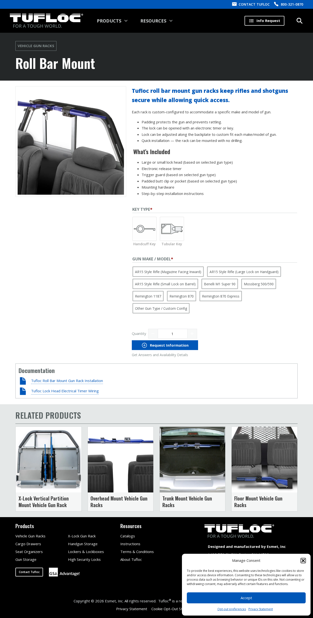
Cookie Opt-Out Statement (174, 609)
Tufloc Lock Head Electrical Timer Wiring (65, 390)
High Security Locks (84, 559)
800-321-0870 (292, 4)
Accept (246, 597)
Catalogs (127, 536)
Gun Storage (25, 559)
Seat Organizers (29, 551)
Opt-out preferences (231, 609)
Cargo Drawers (28, 544)
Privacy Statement (260, 609)
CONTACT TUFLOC (254, 4)
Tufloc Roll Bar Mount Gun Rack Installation (67, 380)
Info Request (268, 20)
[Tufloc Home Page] (46, 21)
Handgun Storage (83, 544)
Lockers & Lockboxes (86, 551)
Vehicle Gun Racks (36, 45)
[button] (303, 560)
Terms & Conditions (137, 551)
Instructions (130, 544)
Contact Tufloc (29, 572)
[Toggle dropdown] (126, 21)
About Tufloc (131, 559)
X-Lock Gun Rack (82, 536)
